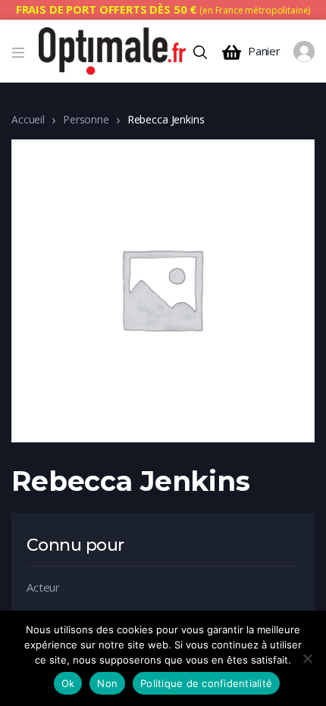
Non (107, 683)
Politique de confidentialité (206, 683)
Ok (68, 683)
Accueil (28, 119)
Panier (264, 51)
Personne (86, 119)
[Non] (307, 658)
